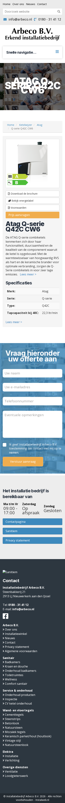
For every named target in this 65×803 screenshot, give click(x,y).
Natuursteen (13, 728)
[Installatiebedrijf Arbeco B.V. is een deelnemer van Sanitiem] (10, 572)
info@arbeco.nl (20, 19)
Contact (42, 4)
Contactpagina (15, 522)
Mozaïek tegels (15, 732)
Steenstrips (12, 719)
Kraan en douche (16, 666)
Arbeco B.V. (11, 625)
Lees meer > (28, 274)
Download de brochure (24, 193)
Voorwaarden (18, 207)
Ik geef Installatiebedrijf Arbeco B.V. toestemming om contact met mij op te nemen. (35, 448)
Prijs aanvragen (19, 215)
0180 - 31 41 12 (49, 19)
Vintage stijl (13, 741)
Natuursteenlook (16, 745)
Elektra (8, 752)
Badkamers (12, 662)
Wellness (11, 679)
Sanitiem (11, 531)
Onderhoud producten (20, 695)
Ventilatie (11, 771)
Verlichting (12, 760)
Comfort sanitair (16, 684)
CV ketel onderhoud (18, 703)
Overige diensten (15, 767)
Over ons (18, 4)
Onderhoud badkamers (20, 671)
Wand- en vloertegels (18, 710)
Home (6, 4)
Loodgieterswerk (16, 776)
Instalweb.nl (42, 800)
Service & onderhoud (17, 690)
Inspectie (11, 699)
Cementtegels (14, 715)
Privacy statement (18, 540)
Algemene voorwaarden (21, 651)
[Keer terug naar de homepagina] (32, 34)
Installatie (11, 756)
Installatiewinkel (16, 634)
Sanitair (8, 658)
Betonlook (12, 723)
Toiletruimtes (14, 675)
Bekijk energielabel (22, 200)
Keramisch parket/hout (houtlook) (28, 736)
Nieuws (30, 4)
